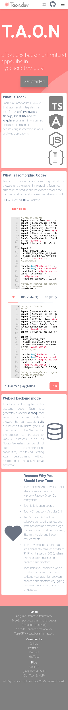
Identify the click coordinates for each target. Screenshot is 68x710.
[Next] (56, 297)
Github (34, 643)
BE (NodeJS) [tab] (29, 297)
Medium (34, 667)
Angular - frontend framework (34, 616)
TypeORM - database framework (34, 633)
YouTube (34, 656)
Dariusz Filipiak (55, 681)
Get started (34, 81)
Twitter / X (34, 648)
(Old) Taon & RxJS (34, 671)
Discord (34, 652)
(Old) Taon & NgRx (34, 675)
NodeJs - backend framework (34, 629)
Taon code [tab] (18, 209)
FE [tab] (13, 297)
